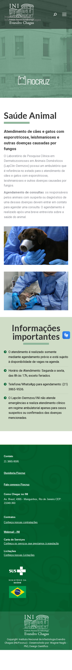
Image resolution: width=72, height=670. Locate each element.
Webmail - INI (12, 531)
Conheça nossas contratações (21, 522)
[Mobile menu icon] (64, 14)
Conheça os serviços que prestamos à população (31, 543)
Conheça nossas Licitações (19, 555)
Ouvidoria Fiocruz (14, 473)
